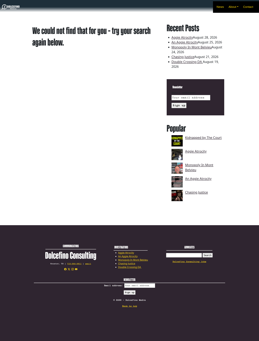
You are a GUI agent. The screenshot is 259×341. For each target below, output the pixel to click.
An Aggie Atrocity (184, 42)
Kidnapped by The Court (203, 137)
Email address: (184, 92)
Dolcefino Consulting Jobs (189, 261)
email (88, 264)
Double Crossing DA (187, 61)
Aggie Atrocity (182, 37)
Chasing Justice (182, 57)
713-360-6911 (74, 264)
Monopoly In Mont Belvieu (191, 47)
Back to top (129, 306)
